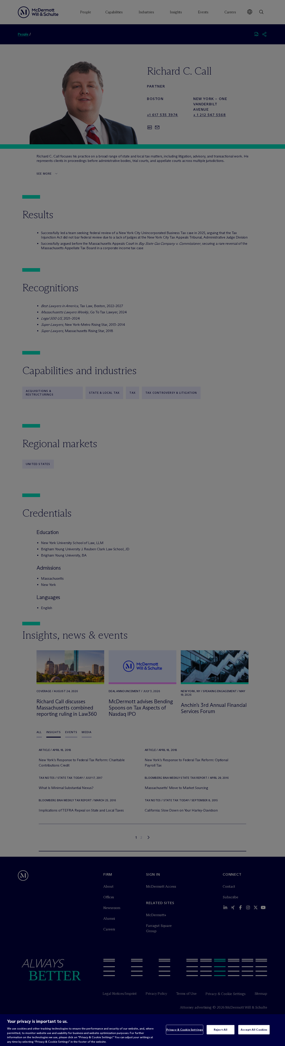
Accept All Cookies (254, 1029)
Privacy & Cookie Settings (184, 1029)
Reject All (220, 1029)
